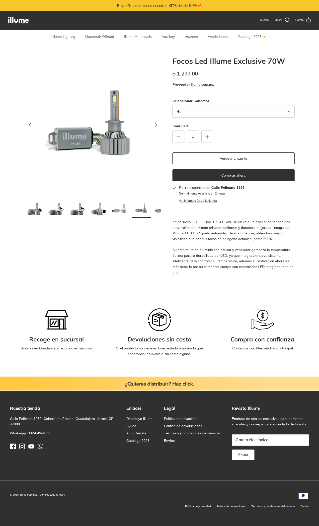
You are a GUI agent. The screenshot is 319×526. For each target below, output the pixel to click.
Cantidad (180, 126)
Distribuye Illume (139, 419)
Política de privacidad (181, 419)
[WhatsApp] (40, 446)
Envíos (169, 441)
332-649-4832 (39, 433)
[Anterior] (30, 124)
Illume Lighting (63, 37)
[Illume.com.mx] (18, 20)
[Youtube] (31, 446)
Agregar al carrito (233, 158)
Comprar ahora (233, 175)
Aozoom (191, 37)
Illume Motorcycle (138, 37)
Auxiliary (168, 37)
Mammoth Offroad (99, 37)
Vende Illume (218, 37)
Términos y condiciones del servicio (192, 433)
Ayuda (131, 426)
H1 (178, 112)
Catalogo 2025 (138, 441)
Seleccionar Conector (190, 101)
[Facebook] (13, 446)
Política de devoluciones (183, 426)
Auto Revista (136, 433)
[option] (93, 125)
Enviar (243, 455)
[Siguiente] (156, 124)
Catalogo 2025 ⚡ (252, 37)
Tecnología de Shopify (51, 494)
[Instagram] (22, 446)
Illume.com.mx (202, 84)
